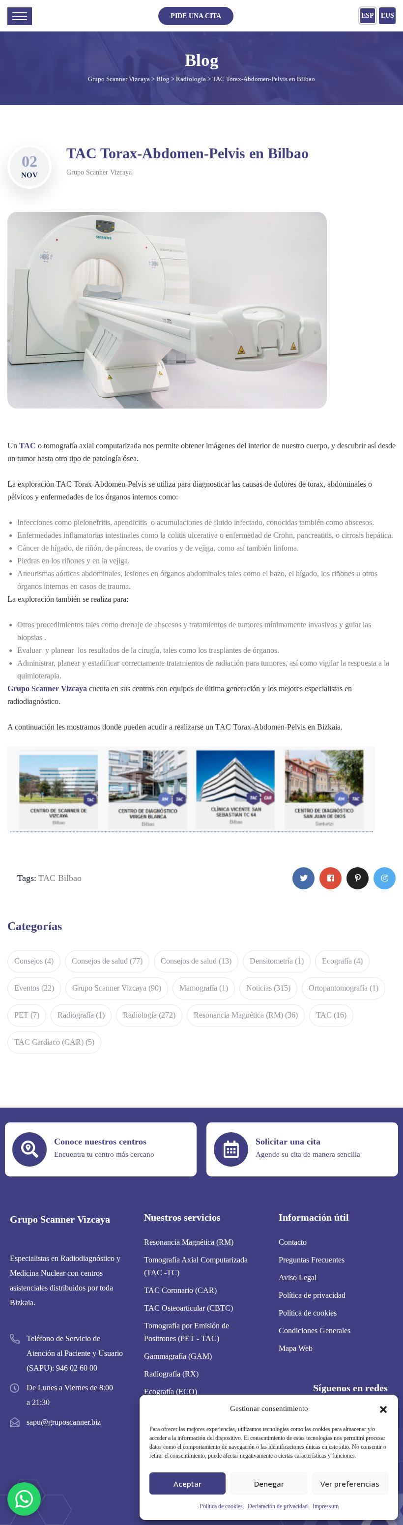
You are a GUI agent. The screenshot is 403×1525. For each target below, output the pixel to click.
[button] (383, 1408)
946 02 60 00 (76, 1368)
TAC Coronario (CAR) (180, 1290)
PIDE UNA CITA (196, 16)
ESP (367, 15)
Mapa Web (296, 1348)
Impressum (326, 1506)
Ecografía (342, 961)
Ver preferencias (349, 1484)
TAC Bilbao (60, 878)
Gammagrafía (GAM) (178, 1356)
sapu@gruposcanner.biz (64, 1422)
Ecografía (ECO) (170, 1391)
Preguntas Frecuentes (312, 1260)
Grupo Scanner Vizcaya (99, 172)
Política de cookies (221, 1506)
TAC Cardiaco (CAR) (54, 1042)
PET (26, 1015)
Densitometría (277, 961)
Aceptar (187, 1484)
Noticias (268, 988)
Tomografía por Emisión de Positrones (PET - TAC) (186, 1332)
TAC (331, 1015)
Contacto (293, 1242)
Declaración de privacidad (278, 1506)
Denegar (269, 1484)
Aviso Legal (298, 1277)
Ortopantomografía (343, 988)
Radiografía (81, 1015)
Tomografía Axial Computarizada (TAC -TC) (196, 1266)
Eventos (34, 988)
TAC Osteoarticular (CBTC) (188, 1308)
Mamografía (203, 988)
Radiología (149, 1015)
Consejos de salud (107, 961)
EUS (387, 15)
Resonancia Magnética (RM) (246, 1015)
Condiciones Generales (314, 1330)
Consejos (34, 961)
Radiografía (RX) (171, 1374)
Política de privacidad (312, 1295)
